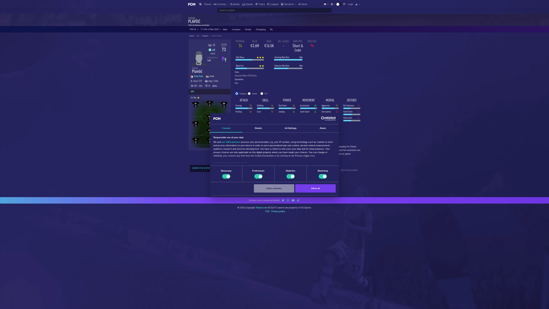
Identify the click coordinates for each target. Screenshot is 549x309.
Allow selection (274, 188)
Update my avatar (201, 168)
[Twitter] (283, 200)
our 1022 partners (231, 142)
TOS (267, 211)
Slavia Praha (198, 76)
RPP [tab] (192, 91)
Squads (249, 4)
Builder (236, 4)
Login (350, 4)
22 (198, 36)
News (304, 4)
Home (191, 36)
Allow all (315, 188)
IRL (271, 29)
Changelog (261, 29)
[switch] (258, 176)
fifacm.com (261, 207)
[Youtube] (293, 200)
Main (225, 29)
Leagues (274, 4)
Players (207, 4)
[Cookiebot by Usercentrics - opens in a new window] (323, 118)
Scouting (221, 4)
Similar (248, 29)
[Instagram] (288, 200)
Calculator (289, 4)
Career (254, 94)
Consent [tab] (226, 128)
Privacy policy (278, 211)
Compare (236, 29)
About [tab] (323, 128)
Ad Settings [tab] (291, 128)
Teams (261, 4)
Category (242, 94)
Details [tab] (258, 128)
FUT (266, 94)
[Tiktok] (298, 200)
